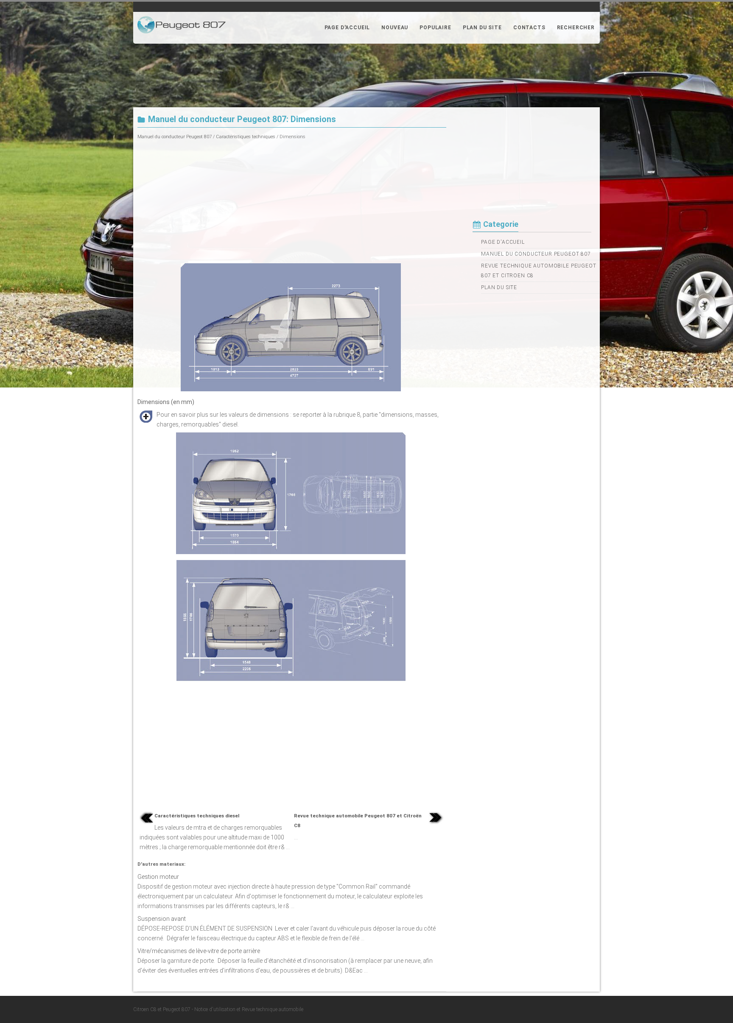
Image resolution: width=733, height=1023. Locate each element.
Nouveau (394, 28)
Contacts (529, 28)
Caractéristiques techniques (245, 136)
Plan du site (482, 28)
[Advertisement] (291, 201)
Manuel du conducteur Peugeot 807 (174, 136)
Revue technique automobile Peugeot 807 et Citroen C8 (538, 271)
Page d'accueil (347, 28)
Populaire (435, 28)
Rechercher (576, 28)
